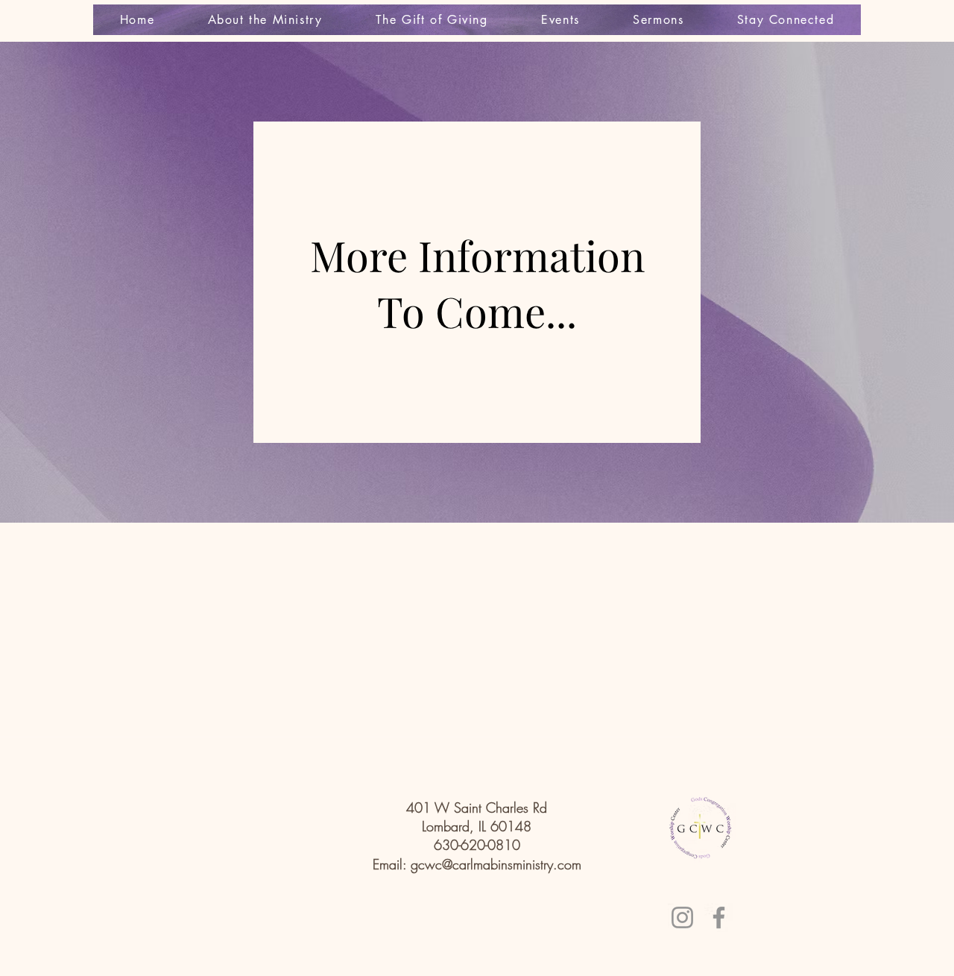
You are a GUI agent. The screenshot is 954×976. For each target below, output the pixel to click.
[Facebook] (718, 917)
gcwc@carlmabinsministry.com (496, 864)
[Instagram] (682, 917)
